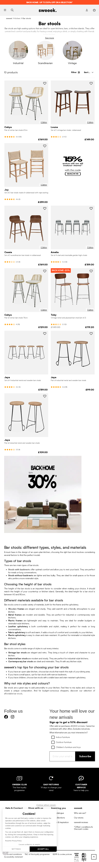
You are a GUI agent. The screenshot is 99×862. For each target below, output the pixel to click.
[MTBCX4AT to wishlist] (91, 208)
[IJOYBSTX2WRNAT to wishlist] (44, 145)
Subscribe (85, 756)
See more (49, 38)
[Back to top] (93, 856)
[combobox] (88, 72)
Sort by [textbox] (88, 72)
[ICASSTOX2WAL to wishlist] (44, 208)
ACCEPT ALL (43, 849)
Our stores (78, 817)
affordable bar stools (13, 693)
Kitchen (17, 18)
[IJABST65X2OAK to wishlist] (91, 333)
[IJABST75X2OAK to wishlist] (44, 396)
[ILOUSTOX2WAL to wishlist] (91, 83)
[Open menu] (5, 10)
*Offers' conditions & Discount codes (83, 828)
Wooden (12, 609)
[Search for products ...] (12, 10)
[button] (5, 852)
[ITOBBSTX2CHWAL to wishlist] (91, 271)
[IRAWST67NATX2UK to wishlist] (44, 83)
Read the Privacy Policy (13, 841)
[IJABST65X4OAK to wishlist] (44, 333)
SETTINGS (16, 849)
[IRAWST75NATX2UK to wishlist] (44, 271)
